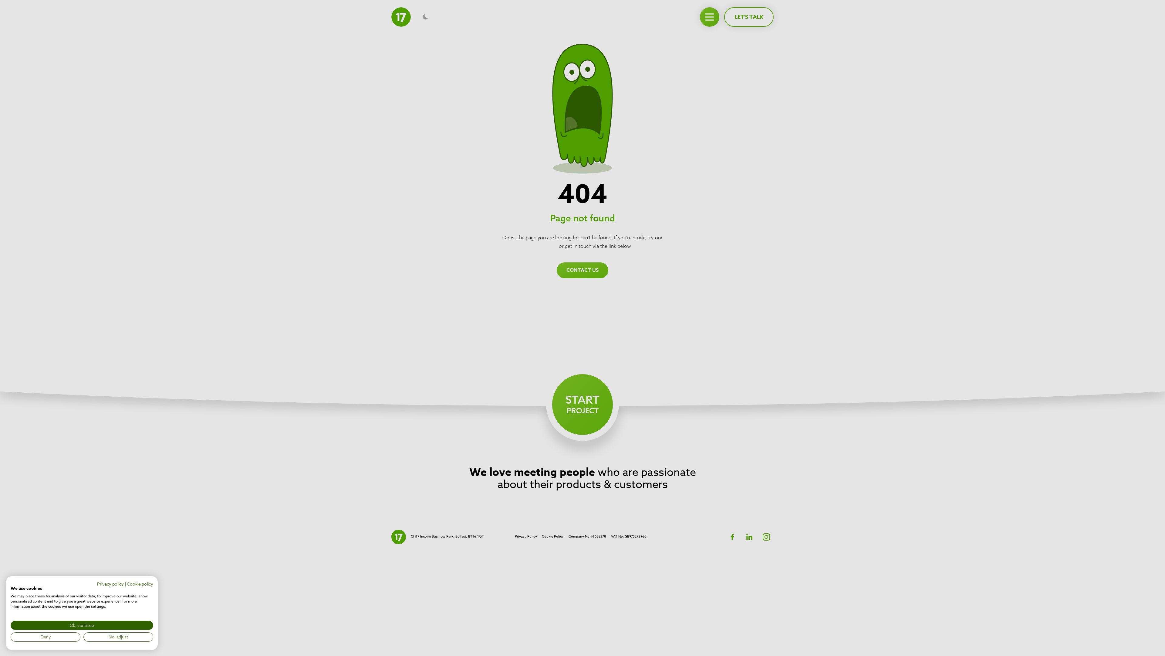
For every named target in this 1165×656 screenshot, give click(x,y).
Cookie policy (140, 584)
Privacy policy (110, 584)
